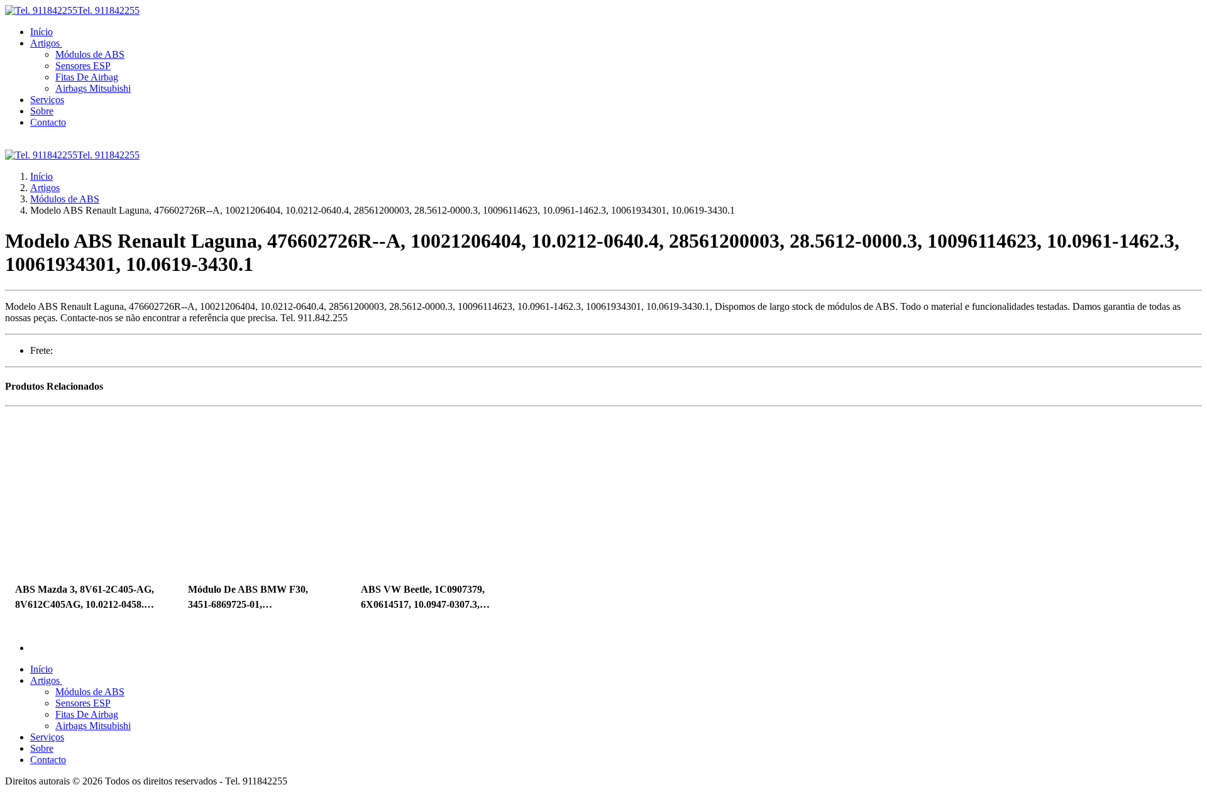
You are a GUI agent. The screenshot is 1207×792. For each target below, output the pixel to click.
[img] (85, 492)
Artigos (45, 187)
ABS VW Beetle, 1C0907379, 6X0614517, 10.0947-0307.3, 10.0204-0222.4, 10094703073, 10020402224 (424, 598)
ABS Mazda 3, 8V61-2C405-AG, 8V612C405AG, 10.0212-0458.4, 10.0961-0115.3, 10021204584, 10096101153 (84, 598)
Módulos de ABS (64, 199)
